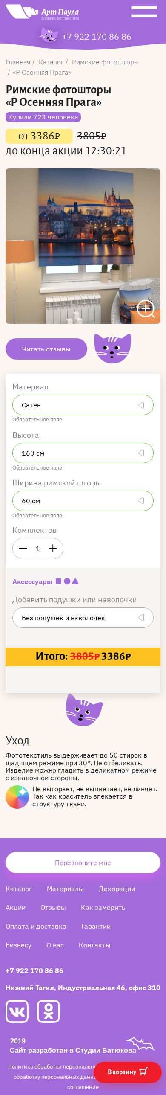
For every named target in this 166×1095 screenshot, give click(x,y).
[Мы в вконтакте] (21, 1011)
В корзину (122, 1072)
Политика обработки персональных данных (65, 1066)
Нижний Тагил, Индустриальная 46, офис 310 (83, 987)
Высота (26, 434)
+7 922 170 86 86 (97, 36)
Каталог (19, 888)
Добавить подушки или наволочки (75, 599)
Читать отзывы (46, 349)
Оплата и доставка (36, 926)
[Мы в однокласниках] (52, 1011)
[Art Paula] (42, 14)
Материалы (65, 888)
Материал (31, 386)
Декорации (117, 888)
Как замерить (103, 907)
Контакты (95, 945)
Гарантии (96, 926)
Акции (16, 907)
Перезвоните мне (83, 862)
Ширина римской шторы (57, 482)
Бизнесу (18, 945)
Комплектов (34, 530)
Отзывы (53, 907)
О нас (55, 945)
